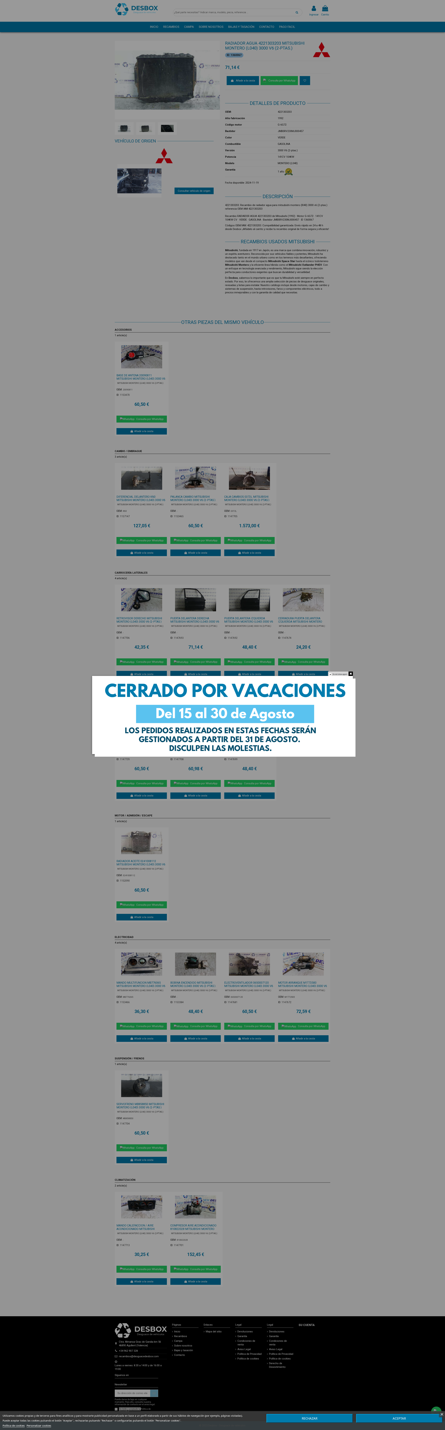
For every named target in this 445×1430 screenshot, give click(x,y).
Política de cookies (14, 1425)
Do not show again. (340, 674)
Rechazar (309, 1418)
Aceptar (399, 1418)
